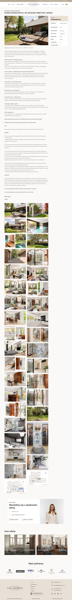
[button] (3, 545)
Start (9, 4)
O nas (13, 4)
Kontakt (56, 4)
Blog (51, 4)
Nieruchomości (20, 4)
